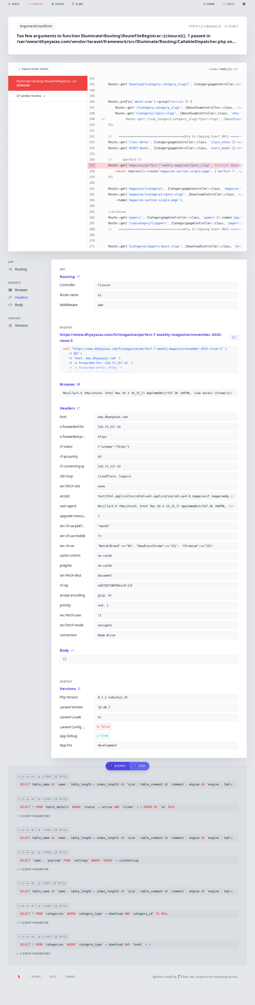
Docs (53, 976)
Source (36, 976)
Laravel (70, 976)
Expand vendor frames (35, 69)
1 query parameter (34, 869)
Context (14, 318)
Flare (184, 977)
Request (14, 282)
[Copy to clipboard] (233, 285)
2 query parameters (35, 816)
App (10, 262)
